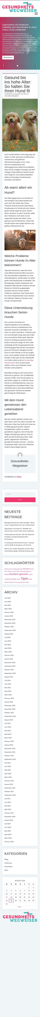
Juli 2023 (7, 723)
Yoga (19, 582)
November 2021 (9, 788)
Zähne (27, 582)
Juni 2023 (7, 727)
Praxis (6, 574)
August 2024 (8, 677)
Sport (6, 870)
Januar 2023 (8, 745)
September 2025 (10, 630)
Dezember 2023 (9, 705)
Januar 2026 (8, 616)
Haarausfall (16, 569)
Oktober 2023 (9, 713)
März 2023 (8, 738)
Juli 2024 (7, 680)
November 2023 (9, 709)
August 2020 (8, 820)
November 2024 (9, 666)
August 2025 (8, 634)
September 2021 (10, 795)
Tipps (24, 578)
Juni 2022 (7, 766)
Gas (12, 569)
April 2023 (7, 734)
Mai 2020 (7, 831)
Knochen (10, 571)
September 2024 (10, 673)
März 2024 (8, 695)
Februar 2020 (9, 841)
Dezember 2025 (9, 619)
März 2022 (8, 777)
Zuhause (23, 582)
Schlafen (30, 574)
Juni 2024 (7, 684)
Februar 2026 (9, 612)
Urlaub (30, 579)
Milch (18, 571)
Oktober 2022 (9, 756)
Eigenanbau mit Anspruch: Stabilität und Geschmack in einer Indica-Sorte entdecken (19, 530)
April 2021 (7, 809)
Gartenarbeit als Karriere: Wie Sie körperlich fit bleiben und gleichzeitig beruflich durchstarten (19, 537)
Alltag (19, 477)
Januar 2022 (8, 784)
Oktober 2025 (9, 627)
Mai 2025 (7, 644)
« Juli (19, 907)
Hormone (26, 569)
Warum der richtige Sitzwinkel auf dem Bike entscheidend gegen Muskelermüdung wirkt (19, 550)
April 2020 (7, 834)
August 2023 (8, 720)
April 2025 (7, 648)
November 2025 (9, 623)
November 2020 (9, 816)
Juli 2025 (7, 637)
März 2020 (8, 838)
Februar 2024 (9, 698)
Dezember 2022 (9, 748)
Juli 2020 (7, 824)
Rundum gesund (18, 574)
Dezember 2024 (9, 662)
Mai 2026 (7, 605)
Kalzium (32, 569)
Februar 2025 (9, 655)
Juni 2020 (7, 827)
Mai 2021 (7, 806)
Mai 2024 (7, 687)
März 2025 (8, 652)
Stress (18, 579)
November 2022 (9, 752)
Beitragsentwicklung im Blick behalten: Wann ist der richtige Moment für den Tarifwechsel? (19, 524)
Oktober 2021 (9, 791)
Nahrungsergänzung (25, 571)
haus (21, 569)
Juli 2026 (7, 598)
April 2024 (7, 691)
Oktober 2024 (9, 670)
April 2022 (7, 773)
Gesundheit (8, 866)
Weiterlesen (8, 57)
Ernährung (8, 863)
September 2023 (10, 716)
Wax (16, 582)
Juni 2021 (7, 802)
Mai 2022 (7, 770)
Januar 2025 (8, 659)
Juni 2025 (7, 641)
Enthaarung (7, 569)
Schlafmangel (7, 579)
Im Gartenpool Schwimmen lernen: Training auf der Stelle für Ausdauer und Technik (19, 544)
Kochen (15, 571)
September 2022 (10, 759)
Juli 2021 (7, 799)
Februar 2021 (9, 813)
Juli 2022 (7, 763)
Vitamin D (12, 582)
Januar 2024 (8, 702)
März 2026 (8, 609)
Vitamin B (6, 582)
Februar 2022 (9, 781)
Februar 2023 (9, 741)
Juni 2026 (7, 601)
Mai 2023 (7, 730)
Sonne (14, 579)
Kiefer (5, 571)
